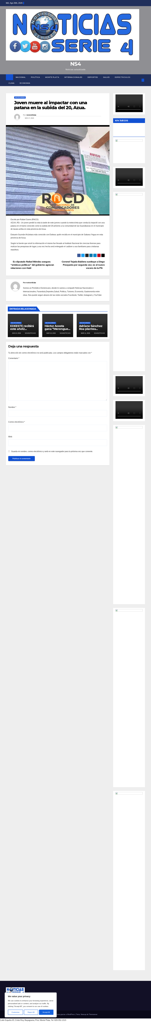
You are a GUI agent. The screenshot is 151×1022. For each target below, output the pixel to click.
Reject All (31, 1012)
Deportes (93, 77)
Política (35, 77)
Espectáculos (122, 77)
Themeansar (93, 1014)
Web (10, 437)
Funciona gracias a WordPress (64, 1014)
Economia (25, 83)
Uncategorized (20, 97)
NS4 (75, 64)
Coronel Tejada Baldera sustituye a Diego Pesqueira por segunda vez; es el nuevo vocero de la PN (83, 264)
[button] (139, 80)
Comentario (13, 358)
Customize (15, 1012)
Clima (11, 83)
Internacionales (73, 77)
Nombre (12, 407)
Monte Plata (52, 77)
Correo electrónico (16, 422)
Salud (106, 77)
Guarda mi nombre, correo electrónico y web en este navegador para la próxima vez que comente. (52, 451)
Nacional (21, 77)
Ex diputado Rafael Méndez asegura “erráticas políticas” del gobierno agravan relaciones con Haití (32, 264)
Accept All (46, 1012)
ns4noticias (31, 115)
